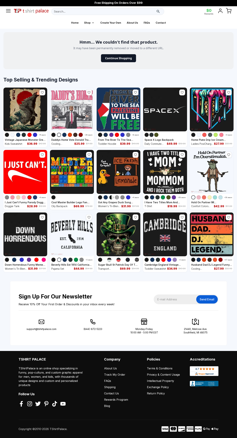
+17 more (228, 260)
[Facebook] (21, 404)
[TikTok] (54, 404)
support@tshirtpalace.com (41, 329)
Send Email (207, 299)
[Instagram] (29, 404)
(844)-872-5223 (92, 329)
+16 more (228, 197)
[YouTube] (63, 404)
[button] (42, 92)
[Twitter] (38, 404)
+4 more (228, 135)
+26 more (88, 135)
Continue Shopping (118, 58)
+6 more (135, 135)
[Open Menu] (8, 11)
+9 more (42, 135)
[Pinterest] (46, 404)
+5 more (89, 260)
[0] (229, 11)
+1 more (182, 260)
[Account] (220, 11)
